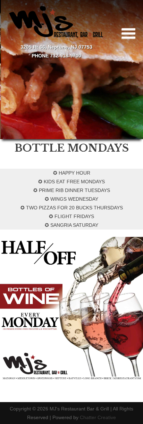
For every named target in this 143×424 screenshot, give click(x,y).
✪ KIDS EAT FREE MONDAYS (71, 181)
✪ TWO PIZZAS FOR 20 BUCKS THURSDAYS (71, 207)
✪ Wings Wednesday (71, 199)
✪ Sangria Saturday (71, 225)
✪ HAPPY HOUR (71, 173)
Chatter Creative (98, 417)
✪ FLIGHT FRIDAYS (71, 216)
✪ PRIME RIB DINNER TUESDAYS (71, 190)
